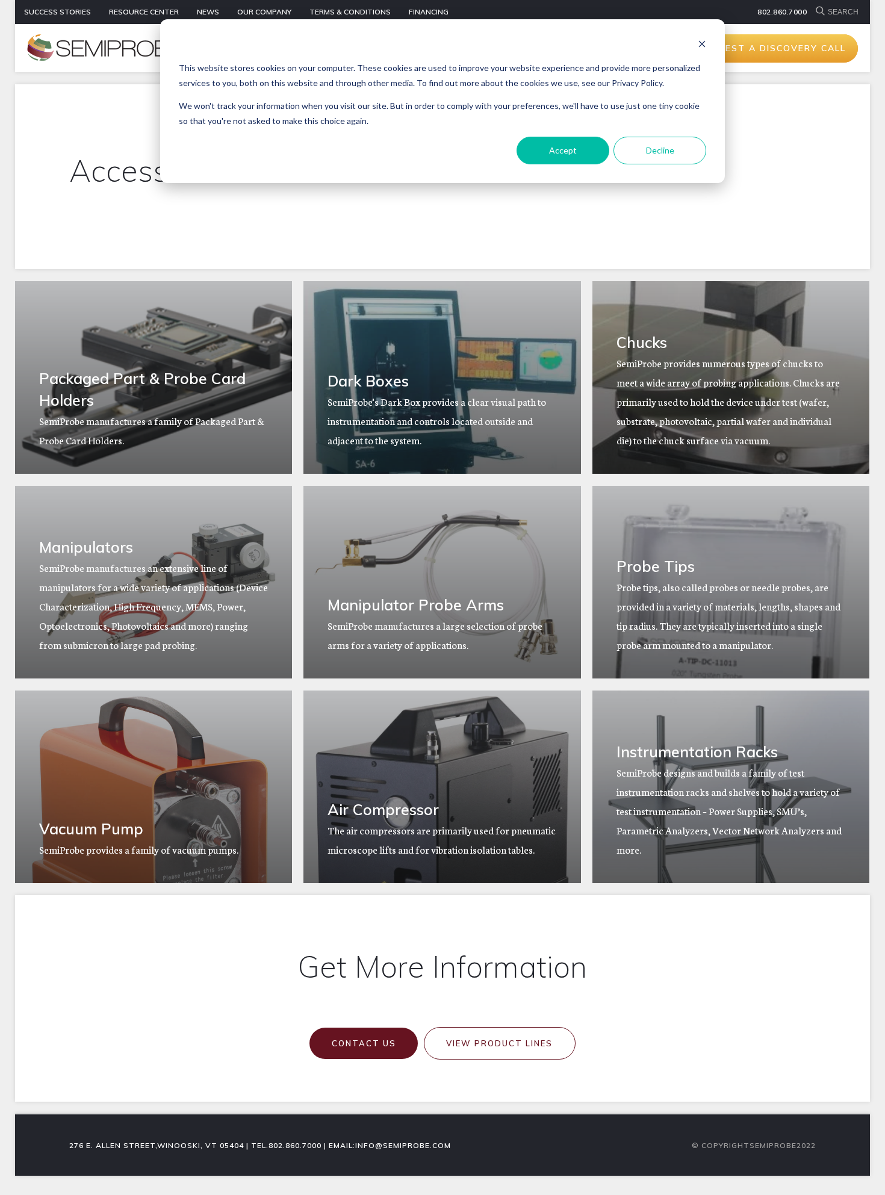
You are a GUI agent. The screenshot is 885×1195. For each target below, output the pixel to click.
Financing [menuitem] (429, 11)
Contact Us (364, 1043)
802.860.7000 (782, 11)
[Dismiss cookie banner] (702, 45)
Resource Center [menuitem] (144, 11)
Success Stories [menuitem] (57, 11)
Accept (563, 150)
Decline (660, 150)
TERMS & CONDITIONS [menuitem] (350, 11)
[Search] (822, 12)
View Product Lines (499, 1043)
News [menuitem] (208, 11)
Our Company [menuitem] (264, 11)
